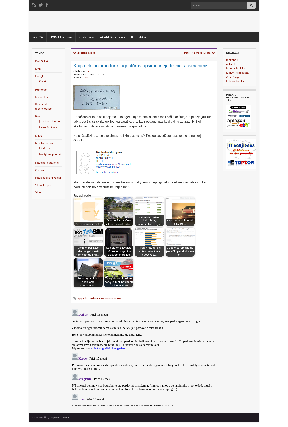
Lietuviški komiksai (237, 72)
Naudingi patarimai (47, 162)
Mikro (38, 135)
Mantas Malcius (236, 68)
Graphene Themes (59, 417)
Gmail (42, 81)
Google (39, 76)
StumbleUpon (43, 185)
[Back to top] (279, 418)
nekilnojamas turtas (101, 298)
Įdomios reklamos (50, 121)
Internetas (41, 97)
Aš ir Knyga (233, 77)
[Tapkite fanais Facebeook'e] (46, 4)
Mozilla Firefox (44, 143)
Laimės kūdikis (235, 81)
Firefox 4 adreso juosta (197, 52)
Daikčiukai (41, 61)
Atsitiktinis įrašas (112, 37)
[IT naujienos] (241, 153)
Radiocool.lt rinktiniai (48, 177)
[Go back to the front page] (144, 21)
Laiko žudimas (48, 127)
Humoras (41, 89)
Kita (88, 71)
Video (38, 192)
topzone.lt (232, 59)
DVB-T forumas (61, 37)
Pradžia (37, 37)
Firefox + (44, 148)
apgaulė (83, 298)
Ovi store (40, 170)
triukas (118, 298)
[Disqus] (144, 357)
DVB (38, 68)
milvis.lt (230, 64)
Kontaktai (138, 37)
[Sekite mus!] (41, 4)
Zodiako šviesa (86, 52)
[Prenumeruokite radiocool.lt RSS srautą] (34, 4)
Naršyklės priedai (50, 154)
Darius (87, 77)
